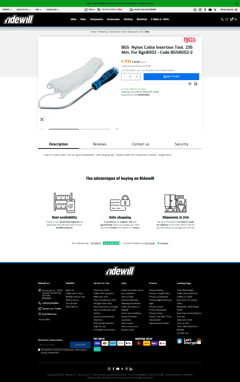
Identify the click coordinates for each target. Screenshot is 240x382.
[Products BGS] (190, 40)
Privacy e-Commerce (158, 296)
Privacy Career (156, 313)
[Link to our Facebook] (113, 368)
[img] (149, 66)
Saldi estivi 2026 (184, 320)
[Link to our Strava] (122, 368)
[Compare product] (196, 84)
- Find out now (145, 3)
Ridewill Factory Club (75, 296)
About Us (70, 290)
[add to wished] (190, 84)
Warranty (98, 320)
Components (96, 19)
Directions (46, 298)
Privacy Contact (156, 306)
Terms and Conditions (131, 313)
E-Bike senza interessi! (187, 293)
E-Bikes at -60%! (160, 19)
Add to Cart (173, 77)
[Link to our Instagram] (109, 368)
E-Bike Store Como (74, 293)
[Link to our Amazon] (126, 368)
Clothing (128, 19)
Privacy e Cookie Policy (159, 293)
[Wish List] (226, 19)
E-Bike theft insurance (104, 293)
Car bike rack (183, 333)
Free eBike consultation (104, 330)
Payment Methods (129, 300)
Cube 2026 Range (185, 290)
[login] (235, 19)
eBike (73, 19)
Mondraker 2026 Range (188, 306)
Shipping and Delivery (131, 303)
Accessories (113, 19)
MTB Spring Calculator (104, 323)
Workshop (142, 19)
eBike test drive (101, 296)
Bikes (83, 19)
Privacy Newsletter (158, 310)
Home (93, 31)
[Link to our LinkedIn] (130, 368)
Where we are (72, 300)
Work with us (72, 306)
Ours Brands (71, 303)
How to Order (127, 296)
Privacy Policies (156, 290)
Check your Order (101, 290)
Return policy (127, 323)
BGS (147, 31)
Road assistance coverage (106, 306)
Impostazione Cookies (159, 323)
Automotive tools (118, 31)
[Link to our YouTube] (117, 368)
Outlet (180, 310)
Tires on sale (183, 323)
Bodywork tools (135, 31)
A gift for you (100, 326)
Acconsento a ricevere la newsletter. (64, 351)
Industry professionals (104, 316)
